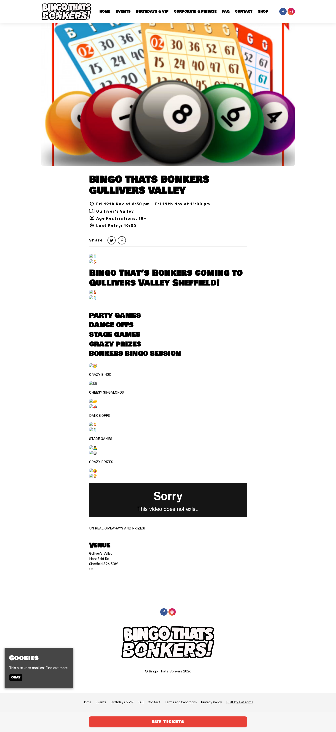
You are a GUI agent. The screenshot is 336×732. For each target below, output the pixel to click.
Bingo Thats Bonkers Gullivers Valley (149, 184)
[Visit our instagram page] (291, 12)
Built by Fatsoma (239, 702)
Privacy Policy (211, 702)
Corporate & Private (195, 11)
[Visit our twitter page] (111, 240)
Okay (15, 677)
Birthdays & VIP (152, 11)
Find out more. (56, 668)
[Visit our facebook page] (283, 12)
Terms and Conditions (181, 702)
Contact (243, 11)
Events (123, 11)
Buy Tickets (168, 722)
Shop (263, 11)
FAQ (225, 11)
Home (104, 11)
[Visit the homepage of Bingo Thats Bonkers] (66, 11)
